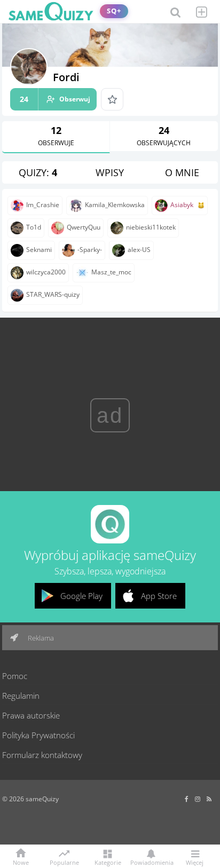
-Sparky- (89, 249)
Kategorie (108, 861)
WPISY (110, 172)
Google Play (81, 595)
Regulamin (21, 695)
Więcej (194, 861)
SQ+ (114, 10)
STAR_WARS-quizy (53, 294)
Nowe (21, 861)
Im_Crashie (42, 204)
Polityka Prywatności (38, 735)
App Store (159, 595)
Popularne (64, 861)
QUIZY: (38, 172)
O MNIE (182, 172)
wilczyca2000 (46, 272)
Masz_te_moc (111, 272)
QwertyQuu (83, 227)
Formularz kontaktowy (42, 754)
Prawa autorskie (31, 715)
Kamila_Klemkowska (115, 204)
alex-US (139, 249)
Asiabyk (181, 204)
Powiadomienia (151, 861)
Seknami (39, 249)
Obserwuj (55, 99)
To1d (33, 227)
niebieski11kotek (151, 227)
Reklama (40, 638)
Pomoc (14, 675)
